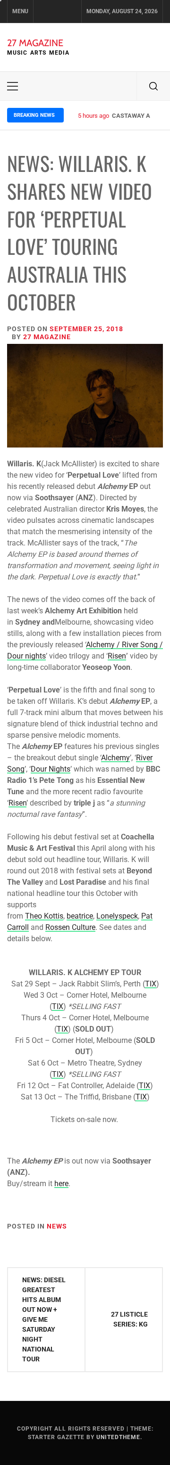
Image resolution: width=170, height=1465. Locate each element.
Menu (20, 11)
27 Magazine (35, 43)
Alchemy (115, 757)
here (61, 1183)
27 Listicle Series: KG (129, 1319)
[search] (153, 86)
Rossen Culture (70, 927)
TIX (150, 983)
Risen (117, 655)
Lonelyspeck (117, 916)
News (57, 1226)
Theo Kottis (44, 916)
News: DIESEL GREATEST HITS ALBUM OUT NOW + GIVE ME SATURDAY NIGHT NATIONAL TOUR (44, 1319)
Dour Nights (50, 769)
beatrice (80, 916)
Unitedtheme (118, 1437)
